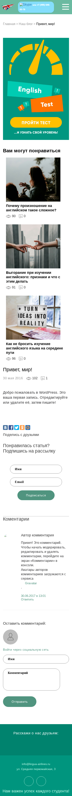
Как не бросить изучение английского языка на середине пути (34, 348)
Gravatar (31, 583)
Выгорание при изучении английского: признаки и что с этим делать (33, 277)
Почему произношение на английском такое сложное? (31, 208)
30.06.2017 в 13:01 (33, 595)
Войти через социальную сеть (26, 649)
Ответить (27, 599)
